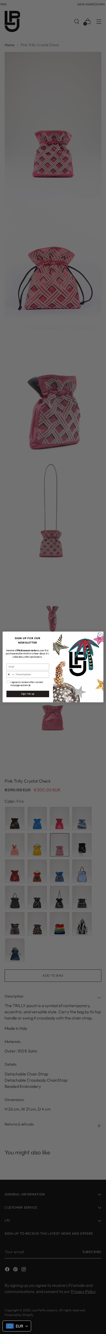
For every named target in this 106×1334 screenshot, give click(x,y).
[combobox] (11, 675)
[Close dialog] (100, 635)
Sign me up (27, 694)
